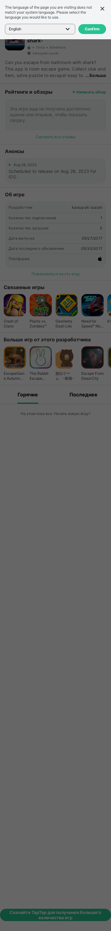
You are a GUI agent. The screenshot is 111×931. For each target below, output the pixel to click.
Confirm (92, 29)
